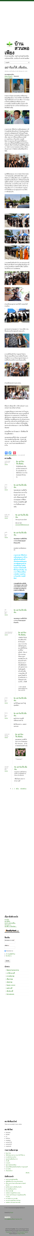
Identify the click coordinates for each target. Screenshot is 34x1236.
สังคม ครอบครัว (9, 76)
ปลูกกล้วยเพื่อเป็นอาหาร (12, 1159)
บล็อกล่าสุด (9, 982)
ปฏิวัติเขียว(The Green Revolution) (14, 1181)
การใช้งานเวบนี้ (11, 973)
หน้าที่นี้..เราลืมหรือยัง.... (11, 926)
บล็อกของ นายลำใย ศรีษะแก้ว (11, 455)
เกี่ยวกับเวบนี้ (10, 991)
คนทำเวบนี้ (9, 988)
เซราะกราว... (8, 924)
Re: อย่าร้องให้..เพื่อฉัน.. (20, 462)
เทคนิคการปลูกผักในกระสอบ (13, 1193)
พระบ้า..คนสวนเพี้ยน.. (10, 923)
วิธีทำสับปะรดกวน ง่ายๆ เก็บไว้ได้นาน (15, 1155)
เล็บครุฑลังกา (9, 1170)
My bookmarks (10, 994)
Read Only (8, 1153)
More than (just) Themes (22, 1232)
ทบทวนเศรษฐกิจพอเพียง (12, 1179)
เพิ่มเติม (27, 1172)
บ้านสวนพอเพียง (17, 48)
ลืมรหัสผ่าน (9, 956)
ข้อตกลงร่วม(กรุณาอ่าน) (13, 970)
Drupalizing (8, 1232)
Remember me (9, 951)
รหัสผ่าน (7, 945)
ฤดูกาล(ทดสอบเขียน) (11, 1165)
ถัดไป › (17, 788)
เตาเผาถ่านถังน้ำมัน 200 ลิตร (13, 1200)
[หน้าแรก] (10, 44)
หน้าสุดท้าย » (23, 788)
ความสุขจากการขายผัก (12, 1198)
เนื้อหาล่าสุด (10, 979)
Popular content (11, 985)
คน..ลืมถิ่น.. (7, 921)
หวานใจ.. (7, 919)
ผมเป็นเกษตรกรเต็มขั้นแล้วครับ (14, 1187)
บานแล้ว (8, 1163)
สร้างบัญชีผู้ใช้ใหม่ (10, 954)
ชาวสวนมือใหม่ (8, 78)
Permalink (6, 464)
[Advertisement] (17, 20)
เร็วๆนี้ (7, 1161)
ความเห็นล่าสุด (10, 976)
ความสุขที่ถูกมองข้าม (11, 1189)
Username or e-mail (10, 940)
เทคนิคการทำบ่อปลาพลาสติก (13, 1202)
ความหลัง (8, 1169)
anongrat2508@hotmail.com (22, 524)
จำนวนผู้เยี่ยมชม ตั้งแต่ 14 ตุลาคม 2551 (13, 1219)
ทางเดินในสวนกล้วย (11, 1157)
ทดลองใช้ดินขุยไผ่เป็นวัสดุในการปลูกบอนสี (17, 1167)
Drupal (11, 1212)
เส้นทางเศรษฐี (9, 1191)
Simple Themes (21, 1233)
